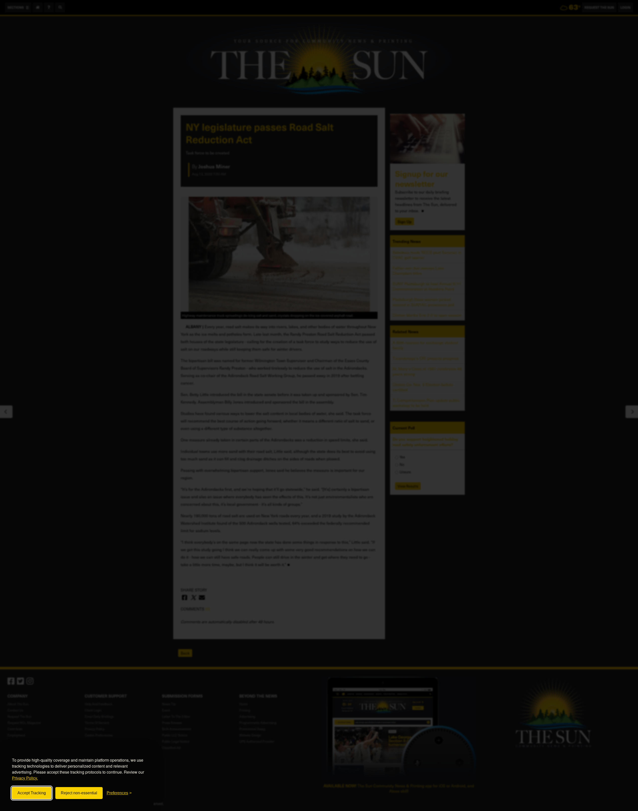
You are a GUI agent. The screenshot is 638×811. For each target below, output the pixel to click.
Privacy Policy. (25, 778)
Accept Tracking (31, 793)
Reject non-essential (79, 793)
